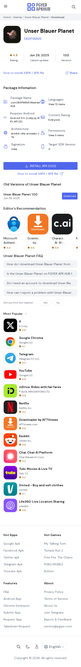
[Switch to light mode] (28, 647)
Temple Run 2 (53, 550)
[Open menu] (5, 6)
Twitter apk (11, 557)
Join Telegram (54, 612)
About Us (50, 606)
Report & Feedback (58, 619)
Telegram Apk (13, 564)
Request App (12, 619)
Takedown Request (16, 626)
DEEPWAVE (33, 38)
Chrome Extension (16, 606)
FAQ (6, 592)
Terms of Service (56, 599)
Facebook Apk (13, 550)
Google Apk (11, 543)
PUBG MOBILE (53, 564)
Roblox (49, 571)
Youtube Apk (12, 571)
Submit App (12, 612)
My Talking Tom (55, 543)
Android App (12, 599)
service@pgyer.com (58, 626)
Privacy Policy (54, 592)
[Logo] (38, 7)
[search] (74, 7)
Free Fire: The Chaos (58, 557)
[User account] (37, 647)
